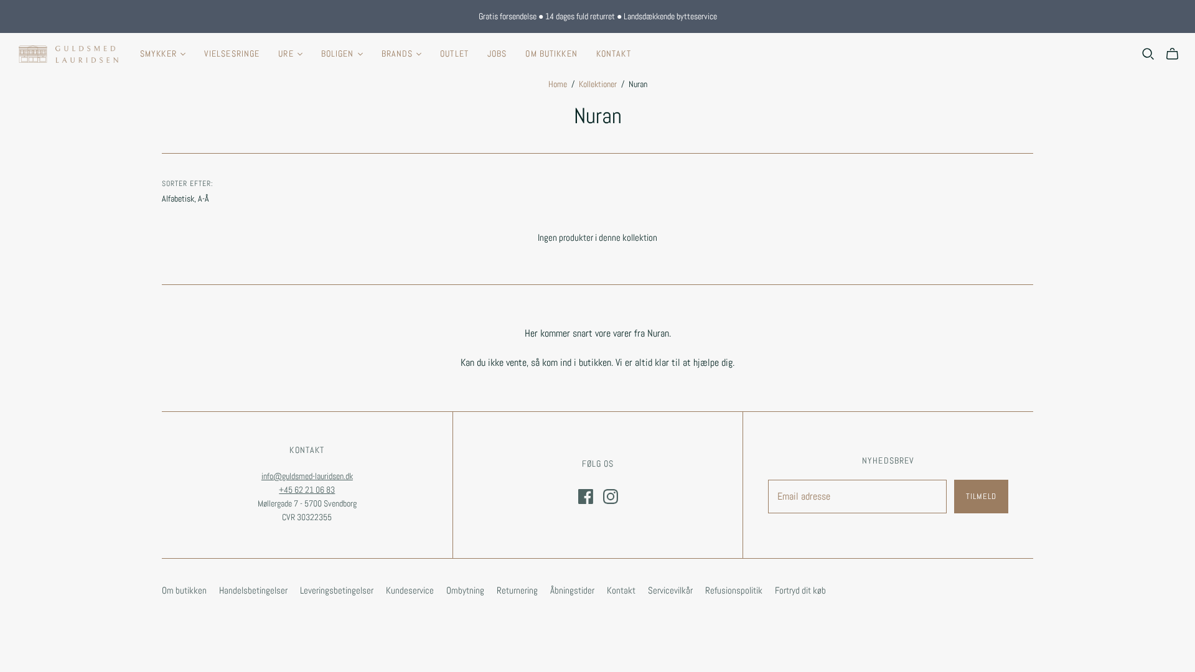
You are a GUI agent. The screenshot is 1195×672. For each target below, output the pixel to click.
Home (557, 84)
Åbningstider (572, 590)
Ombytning (465, 590)
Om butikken (551, 53)
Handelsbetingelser (253, 590)
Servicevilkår (670, 590)
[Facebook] (585, 496)
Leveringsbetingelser (336, 590)
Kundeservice (410, 590)
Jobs (497, 53)
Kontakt (613, 53)
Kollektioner (598, 84)
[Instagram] (610, 496)
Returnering (517, 590)
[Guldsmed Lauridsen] (68, 54)
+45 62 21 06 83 (307, 489)
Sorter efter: (187, 184)
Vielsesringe (232, 53)
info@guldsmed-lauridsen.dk (307, 476)
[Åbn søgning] (1148, 54)
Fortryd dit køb (800, 590)
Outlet (454, 53)
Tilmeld (981, 496)
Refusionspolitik (733, 590)
